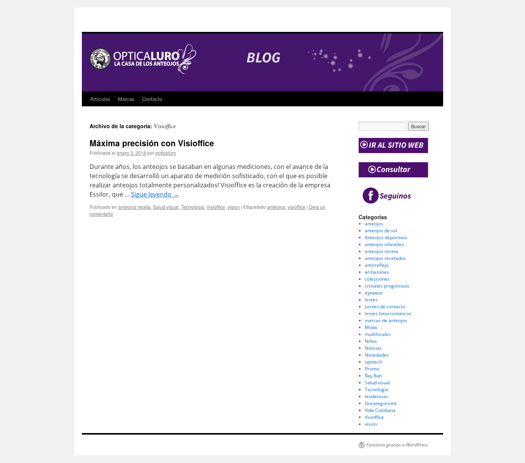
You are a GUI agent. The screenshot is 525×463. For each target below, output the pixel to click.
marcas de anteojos (386, 320)
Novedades (377, 355)
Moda (371, 327)
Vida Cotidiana (380, 410)
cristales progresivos (387, 286)
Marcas (126, 99)
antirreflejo (377, 265)
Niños (371, 341)
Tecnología (192, 206)
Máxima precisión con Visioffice (152, 143)
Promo (372, 368)
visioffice (296, 206)
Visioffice (215, 206)
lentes (371, 299)
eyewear (374, 292)
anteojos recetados (385, 258)
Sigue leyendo (155, 194)
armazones (377, 272)
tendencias (376, 396)
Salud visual (166, 206)
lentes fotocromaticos (388, 313)
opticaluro (165, 152)
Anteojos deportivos (386, 237)
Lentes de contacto (385, 306)
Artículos (100, 99)
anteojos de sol (381, 230)
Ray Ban (373, 375)
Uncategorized (380, 403)
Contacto (152, 99)
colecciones (377, 279)
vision (234, 206)
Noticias (373, 348)
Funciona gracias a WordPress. (397, 445)
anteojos (276, 206)
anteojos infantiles (384, 244)
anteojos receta (134, 206)
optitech (373, 362)
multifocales (378, 334)
